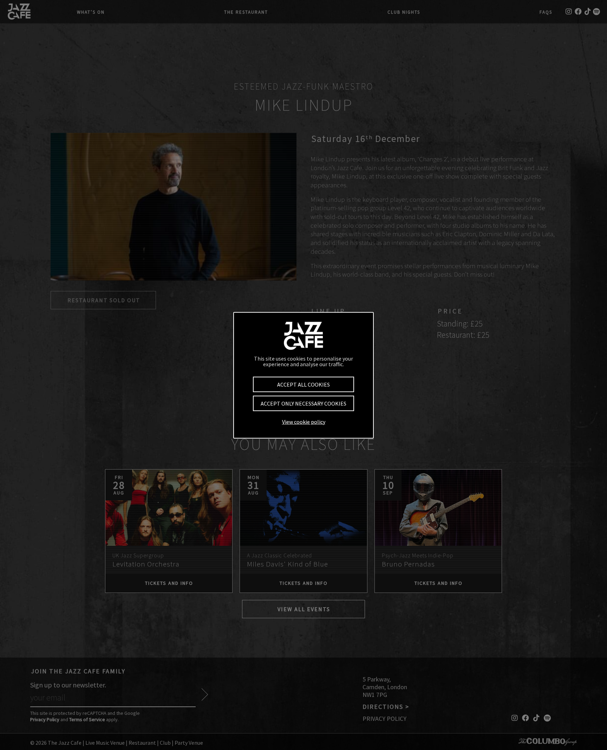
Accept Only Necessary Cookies (303, 403)
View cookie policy (303, 421)
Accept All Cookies (303, 384)
